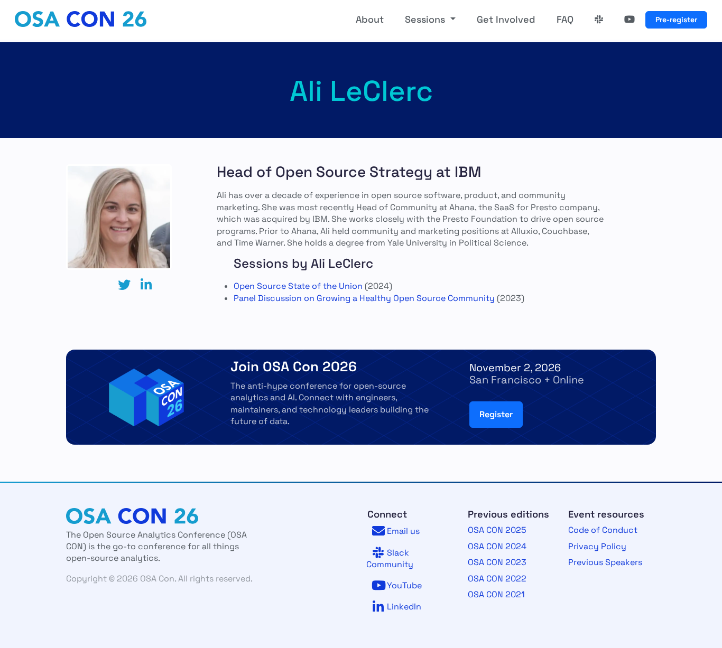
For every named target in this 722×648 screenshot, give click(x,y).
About (370, 19)
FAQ (565, 19)
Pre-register (676, 19)
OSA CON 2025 (497, 530)
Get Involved (506, 19)
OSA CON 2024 (497, 546)
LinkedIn (403, 606)
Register (496, 414)
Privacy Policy (597, 546)
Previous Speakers (605, 562)
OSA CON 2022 (497, 578)
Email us (402, 531)
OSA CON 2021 (496, 594)
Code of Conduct (602, 530)
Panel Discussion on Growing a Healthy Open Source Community (364, 298)
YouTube (403, 585)
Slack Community (389, 558)
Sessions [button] (426, 19)
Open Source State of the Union (298, 286)
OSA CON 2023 (497, 562)
